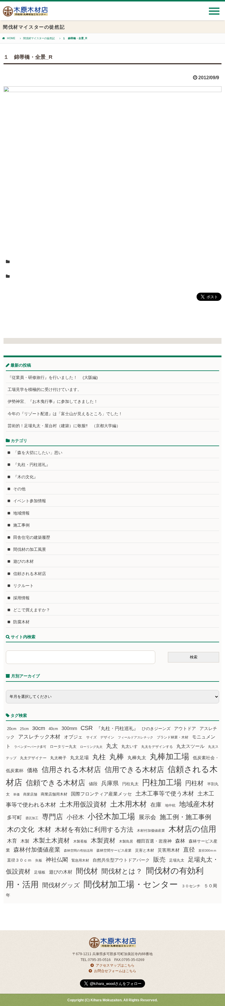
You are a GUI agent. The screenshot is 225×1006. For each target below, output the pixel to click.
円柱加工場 (162, 782)
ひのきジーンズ (156, 728)
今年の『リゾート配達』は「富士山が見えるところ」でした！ (65, 413)
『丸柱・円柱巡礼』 (31, 464)
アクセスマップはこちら (115, 965)
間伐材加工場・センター (130, 884)
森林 (180, 841)
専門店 (52, 817)
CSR (87, 728)
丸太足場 (79, 757)
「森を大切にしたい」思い (37, 452)
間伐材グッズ (61, 885)
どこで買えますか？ (31, 610)
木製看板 (80, 841)
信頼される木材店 (29, 573)
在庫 (155, 804)
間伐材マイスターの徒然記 (39, 38)
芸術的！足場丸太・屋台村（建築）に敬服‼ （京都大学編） (64, 425)
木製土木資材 (51, 840)
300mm (69, 728)
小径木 (75, 817)
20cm (11, 729)
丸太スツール (190, 746)
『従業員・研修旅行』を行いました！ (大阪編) (55, 377)
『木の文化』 (25, 476)
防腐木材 (21, 622)
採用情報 (21, 598)
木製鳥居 (126, 841)
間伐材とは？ (121, 871)
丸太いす (129, 746)
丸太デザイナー (33, 758)
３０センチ (190, 886)
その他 (19, 488)
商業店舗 (30, 794)
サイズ (91, 737)
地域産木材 (196, 804)
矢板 (38, 860)
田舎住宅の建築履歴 (31, 537)
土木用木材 (128, 804)
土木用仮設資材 (83, 804)
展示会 (147, 817)
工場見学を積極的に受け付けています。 (44, 389)
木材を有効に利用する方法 (94, 829)
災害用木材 (169, 850)
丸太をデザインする (157, 747)
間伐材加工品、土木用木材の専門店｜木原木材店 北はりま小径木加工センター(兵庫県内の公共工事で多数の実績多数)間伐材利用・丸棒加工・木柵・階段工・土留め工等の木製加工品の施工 (25, 13)
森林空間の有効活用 (78, 850)
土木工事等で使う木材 (164, 793)
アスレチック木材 (39, 737)
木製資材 (103, 840)
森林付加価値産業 (36, 849)
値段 (93, 783)
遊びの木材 (23, 561)
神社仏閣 (57, 860)
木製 (25, 840)
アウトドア (185, 728)
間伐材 (87, 871)
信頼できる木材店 (55, 783)
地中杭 (170, 805)
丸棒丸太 (136, 757)
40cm (53, 729)
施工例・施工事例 (185, 817)
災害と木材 (144, 850)
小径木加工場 (111, 816)
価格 (32, 770)
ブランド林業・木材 (172, 737)
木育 (12, 841)
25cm (24, 729)
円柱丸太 (130, 783)
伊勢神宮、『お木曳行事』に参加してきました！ (53, 401)
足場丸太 (176, 860)
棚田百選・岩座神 (154, 841)
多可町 (14, 817)
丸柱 (99, 757)
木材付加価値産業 (151, 831)
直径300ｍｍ (207, 850)
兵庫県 (110, 783)
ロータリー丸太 (63, 746)
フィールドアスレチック (135, 737)
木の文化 (20, 829)
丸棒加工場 (169, 756)
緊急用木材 (80, 860)
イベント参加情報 (29, 500)
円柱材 (194, 783)
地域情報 (21, 513)
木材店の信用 (192, 829)
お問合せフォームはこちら (115, 971)
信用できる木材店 (134, 769)
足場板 (39, 872)
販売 (159, 859)
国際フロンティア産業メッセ (101, 793)
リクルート (23, 585)
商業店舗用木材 (54, 794)
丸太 (112, 746)
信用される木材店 (71, 769)
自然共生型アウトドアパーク (121, 860)
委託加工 (31, 818)
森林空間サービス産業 (114, 850)
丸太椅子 (58, 757)
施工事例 (21, 525)
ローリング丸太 (91, 746)
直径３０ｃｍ (19, 860)
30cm (38, 728)
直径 (189, 849)
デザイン (107, 737)
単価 (16, 794)
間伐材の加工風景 (29, 549)
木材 (44, 829)
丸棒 (116, 757)
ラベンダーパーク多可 (30, 746)
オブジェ (73, 736)
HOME (11, 38)
